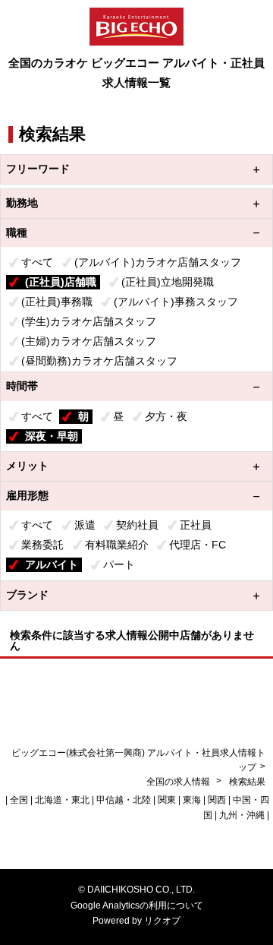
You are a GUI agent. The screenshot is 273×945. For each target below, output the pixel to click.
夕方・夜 (166, 416)
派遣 (85, 525)
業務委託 (42, 545)
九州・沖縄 (242, 815)
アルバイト (51, 564)
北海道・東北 (62, 800)
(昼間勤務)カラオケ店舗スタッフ (99, 361)
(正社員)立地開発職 (167, 282)
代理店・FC (197, 545)
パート (119, 564)
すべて (37, 262)
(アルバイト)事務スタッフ (176, 302)
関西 (217, 800)
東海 (192, 800)
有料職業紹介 (117, 545)
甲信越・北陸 (123, 800)
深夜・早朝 (51, 436)
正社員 (196, 525)
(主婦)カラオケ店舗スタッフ (88, 341)
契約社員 (137, 525)
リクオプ (162, 920)
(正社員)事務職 (57, 302)
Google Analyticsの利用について (137, 905)
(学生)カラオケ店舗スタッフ (88, 321)
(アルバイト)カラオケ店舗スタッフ (157, 262)
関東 (167, 800)
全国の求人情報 (179, 781)
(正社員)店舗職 (60, 282)
